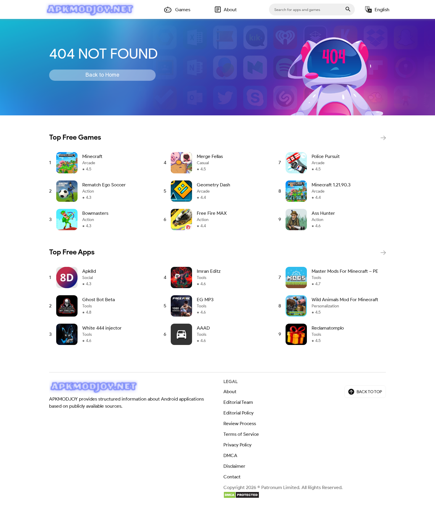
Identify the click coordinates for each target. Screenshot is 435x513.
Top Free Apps (72, 252)
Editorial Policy (238, 413)
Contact (232, 477)
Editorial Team (238, 402)
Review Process (239, 423)
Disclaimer (234, 466)
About (229, 391)
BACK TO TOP (369, 391)
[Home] (90, 9)
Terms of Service (241, 434)
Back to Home (102, 75)
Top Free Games (75, 137)
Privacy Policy (237, 445)
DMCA (230, 455)
